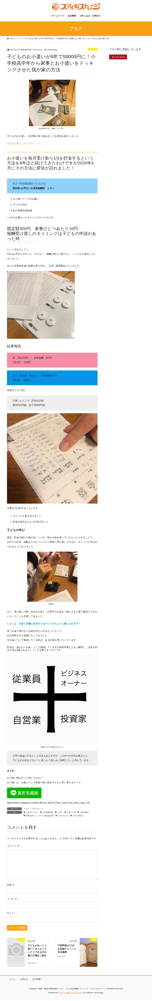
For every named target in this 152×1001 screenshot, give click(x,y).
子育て (60, 812)
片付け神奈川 (78, 816)
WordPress (62, 993)
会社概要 (36, 979)
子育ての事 (71, 812)
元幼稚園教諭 (48, 812)
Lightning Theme (76, 993)
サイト (10, 913)
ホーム (12, 979)
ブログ (93, 49)
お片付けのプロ (32, 812)
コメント (13, 845)
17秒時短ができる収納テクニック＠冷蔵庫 (66, 948)
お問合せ (24, 979)
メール (12, 899)
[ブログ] (16, 943)
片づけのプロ (63, 816)
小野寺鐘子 (84, 812)
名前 (11, 885)
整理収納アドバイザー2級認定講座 (40, 816)
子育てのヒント (37, 809)
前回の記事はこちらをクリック (23, 143)
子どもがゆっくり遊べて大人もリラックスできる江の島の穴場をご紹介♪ (37, 952)
